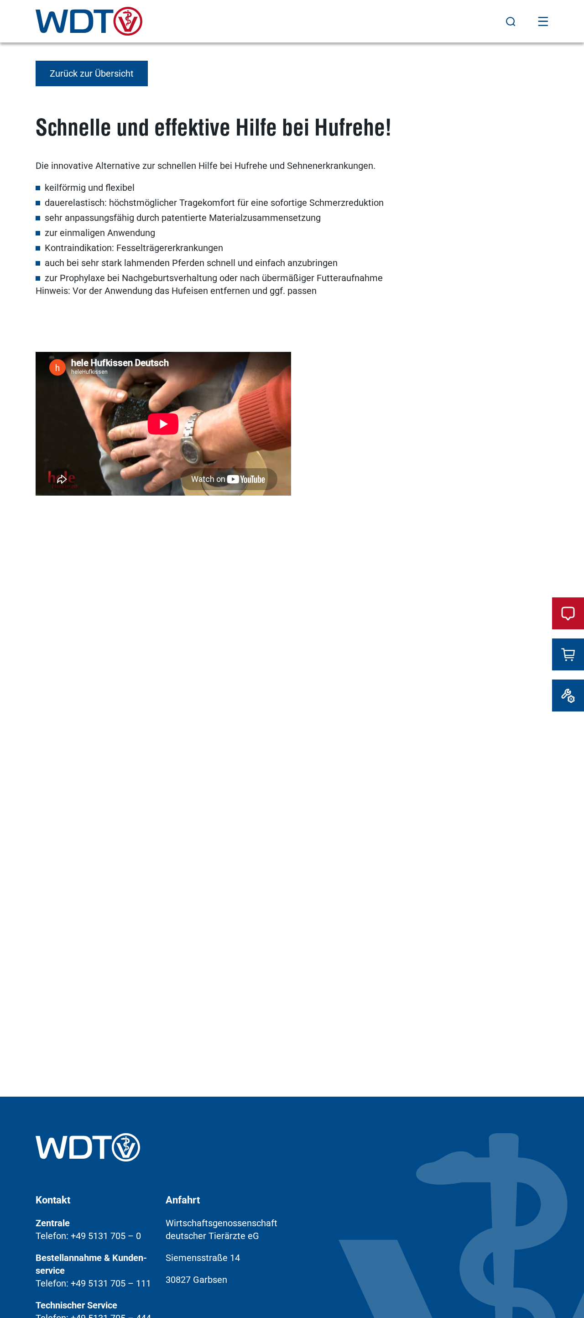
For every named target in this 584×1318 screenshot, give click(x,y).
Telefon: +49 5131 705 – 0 (88, 1235)
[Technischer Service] (568, 695)
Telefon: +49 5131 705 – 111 (93, 1283)
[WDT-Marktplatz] (568, 654)
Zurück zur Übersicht (92, 73)
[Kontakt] (568, 613)
